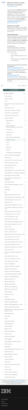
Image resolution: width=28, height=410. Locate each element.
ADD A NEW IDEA (14, 90)
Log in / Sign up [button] (22, 85)
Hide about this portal (12, 6)
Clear (24, 93)
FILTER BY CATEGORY (9, 93)
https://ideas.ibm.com (13, 22)
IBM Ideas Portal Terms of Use (18, 381)
